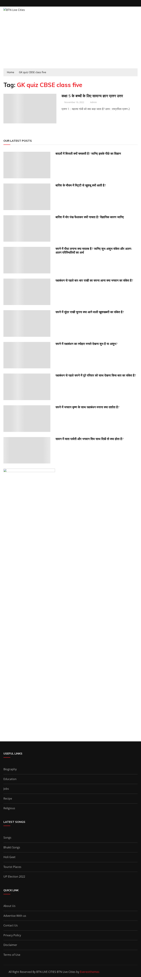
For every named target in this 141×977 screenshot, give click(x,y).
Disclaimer (10, 945)
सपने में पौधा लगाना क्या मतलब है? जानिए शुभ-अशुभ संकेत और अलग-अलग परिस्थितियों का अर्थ (94, 250)
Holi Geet (9, 857)
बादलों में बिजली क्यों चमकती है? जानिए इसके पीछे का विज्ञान (88, 154)
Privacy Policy (12, 935)
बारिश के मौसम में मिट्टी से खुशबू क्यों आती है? (81, 185)
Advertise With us (14, 916)
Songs (7, 837)
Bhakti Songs (11, 847)
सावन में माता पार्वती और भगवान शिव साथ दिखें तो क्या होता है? (89, 439)
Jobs (6, 789)
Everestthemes (89, 972)
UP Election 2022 (14, 876)
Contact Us (10, 925)
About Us (9, 906)
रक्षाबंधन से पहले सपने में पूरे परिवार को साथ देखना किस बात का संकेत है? (96, 375)
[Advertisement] (70, 42)
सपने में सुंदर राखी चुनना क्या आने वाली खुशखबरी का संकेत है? (90, 312)
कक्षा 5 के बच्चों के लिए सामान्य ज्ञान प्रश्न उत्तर (92, 96)
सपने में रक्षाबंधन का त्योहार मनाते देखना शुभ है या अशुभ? (86, 344)
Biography (10, 769)
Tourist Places (12, 867)
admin (93, 102)
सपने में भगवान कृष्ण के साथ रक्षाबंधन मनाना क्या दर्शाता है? (87, 407)
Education (10, 779)
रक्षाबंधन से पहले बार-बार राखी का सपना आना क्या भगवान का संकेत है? (94, 280)
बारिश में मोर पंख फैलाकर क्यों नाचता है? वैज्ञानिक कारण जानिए (90, 217)
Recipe (7, 798)
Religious (9, 808)
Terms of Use (11, 955)
